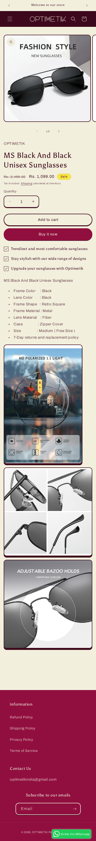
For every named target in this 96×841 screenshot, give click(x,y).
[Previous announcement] (9, 5)
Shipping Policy (22, 728)
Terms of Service (24, 751)
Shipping (26, 183)
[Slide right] (58, 131)
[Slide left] (37, 131)
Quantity (10, 191)
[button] (9, 19)
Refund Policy (21, 717)
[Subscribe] (74, 809)
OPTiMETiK (40, 832)
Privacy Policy (21, 740)
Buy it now (48, 234)
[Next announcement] (86, 5)
